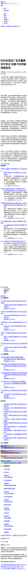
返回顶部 (11, 564)
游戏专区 (3, 296)
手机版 (7, 564)
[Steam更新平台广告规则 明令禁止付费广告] (13, 241)
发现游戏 (6, 10)
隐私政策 (24, 535)
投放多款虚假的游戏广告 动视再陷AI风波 (15, 190)
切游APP (3, 1)
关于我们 (3, 535)
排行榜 (5, 23)
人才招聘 (13, 535)
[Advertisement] (14, 43)
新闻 (5, 13)
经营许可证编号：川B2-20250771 (16, 568)
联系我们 (8, 535)
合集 (5, 17)
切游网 (2, 26)
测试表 (5, 21)
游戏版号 (6, 19)
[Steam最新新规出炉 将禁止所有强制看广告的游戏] (14, 223)
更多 (2, 298)
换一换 (2, 466)
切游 (2, 5)
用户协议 (18, 535)
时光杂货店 (8, 26)
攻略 (5, 15)
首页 (5, 8)
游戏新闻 (14, 26)
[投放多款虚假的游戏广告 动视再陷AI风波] (13, 188)
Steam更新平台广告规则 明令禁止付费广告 (15, 243)
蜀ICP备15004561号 (19, 564)
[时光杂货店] (4, 287)
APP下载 (3, 564)
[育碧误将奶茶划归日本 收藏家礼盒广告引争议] (14, 203)
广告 (2, 163)
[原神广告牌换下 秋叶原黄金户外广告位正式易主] (14, 170)
